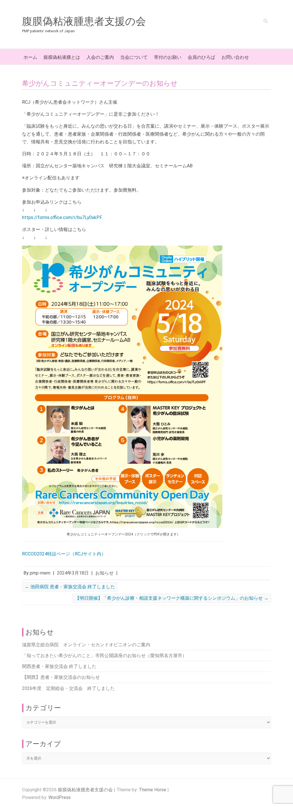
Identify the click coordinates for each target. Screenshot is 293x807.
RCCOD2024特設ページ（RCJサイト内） (64, 554)
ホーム (30, 57)
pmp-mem (40, 573)
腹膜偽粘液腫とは (61, 57)
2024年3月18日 (73, 573)
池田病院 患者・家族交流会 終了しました (70, 586)
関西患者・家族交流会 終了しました (59, 666)
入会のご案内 (100, 57)
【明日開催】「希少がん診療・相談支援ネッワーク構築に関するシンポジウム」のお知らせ (171, 598)
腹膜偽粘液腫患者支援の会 (84, 21)
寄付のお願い (167, 57)
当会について (134, 57)
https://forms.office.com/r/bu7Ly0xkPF (62, 217)
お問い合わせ (235, 57)
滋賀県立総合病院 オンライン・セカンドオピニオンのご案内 (86, 644)
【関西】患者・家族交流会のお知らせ (61, 677)
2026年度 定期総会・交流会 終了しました (68, 688)
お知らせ (104, 573)
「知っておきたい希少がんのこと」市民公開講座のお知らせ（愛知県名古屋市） (104, 655)
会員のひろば (201, 57)
